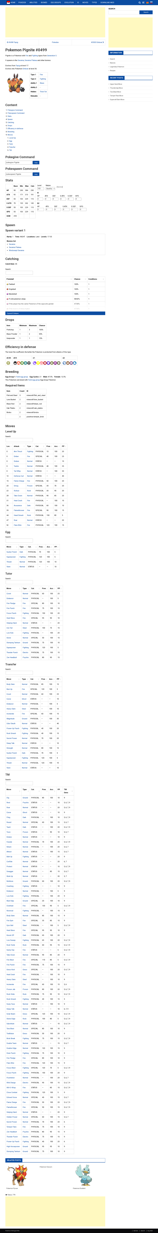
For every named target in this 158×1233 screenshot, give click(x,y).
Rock (29, 491)
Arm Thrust (18, 451)
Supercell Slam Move (117, 99)
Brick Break (11, 1038)
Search (146, 12)
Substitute (10, 1024)
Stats (10, 116)
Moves (85, 3)
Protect (9, 866)
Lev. (8, 446)
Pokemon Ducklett (79, 1188)
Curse (9, 699)
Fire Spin (10, 921)
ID (78, 3)
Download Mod (107, 3)
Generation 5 (52, 56)
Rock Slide (11, 994)
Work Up (10, 876)
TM (10, 150)
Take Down (18, 496)
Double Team (11, 1043)
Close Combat (12, 1092)
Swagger (10, 871)
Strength (10, 748)
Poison (29, 486)
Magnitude (11, 719)
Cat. (37, 446)
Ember (16, 456)
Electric (25, 652)
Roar (15, 520)
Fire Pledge (11, 603)
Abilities (33, 3)
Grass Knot (11, 970)
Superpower (11, 557)
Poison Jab (11, 989)
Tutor (11, 144)
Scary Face (11, 1004)
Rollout (16, 491)
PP (63, 446)
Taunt (9, 827)
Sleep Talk (10, 743)
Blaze (42, 83)
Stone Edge (11, 1019)
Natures (112, 63)
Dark (29, 506)
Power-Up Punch (13, 728)
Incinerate (10, 714)
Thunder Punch (12, 652)
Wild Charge (11, 1083)
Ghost (24, 699)
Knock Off (10, 935)
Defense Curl (19, 476)
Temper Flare (11, 1127)
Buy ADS (150, 1230)
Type (29, 446)
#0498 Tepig (13, 42)
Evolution (69, 3)
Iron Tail (9, 628)
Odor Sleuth (11, 723)
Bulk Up (9, 857)
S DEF (70, 196)
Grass (25, 970)
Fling (8, 817)
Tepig (18, 66)
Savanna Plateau (31, 60)
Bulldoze (10, 881)
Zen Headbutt (12, 657)
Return (9, 847)
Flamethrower (19, 510)
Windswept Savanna (16, 250)
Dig (8, 798)
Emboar (25, 69)
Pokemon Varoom (46, 1167)
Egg (10, 141)
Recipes (112, 70)
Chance (77, 279)
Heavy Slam (11, 709)
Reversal (10, 911)
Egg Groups (56, 3)
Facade (9, 842)
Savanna (21, 60)
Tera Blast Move (115, 92)
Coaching (10, 886)
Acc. (56, 446)
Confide (9, 862)
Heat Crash (18, 501)
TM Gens (66, 791)
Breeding (11, 132)
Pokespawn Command (16, 113)
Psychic (26, 657)
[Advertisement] (55, 22)
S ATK (62, 196)
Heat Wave (11, 618)
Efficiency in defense (15, 129)
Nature (48, 185)
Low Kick (10, 633)
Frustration (11, 1078)
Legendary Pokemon (117, 67)
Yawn (8, 567)
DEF (54, 196)
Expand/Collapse (13, 313)
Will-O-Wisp (11, 1088)
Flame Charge (19, 481)
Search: (8, 269)
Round (9, 822)
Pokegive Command (15, 110)
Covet (9, 594)
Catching (11, 122)
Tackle (16, 466)
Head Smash (18, 515)
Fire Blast (10, 960)
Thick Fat (43, 92)
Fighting (35, 56)
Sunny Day (10, 950)
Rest (8, 803)
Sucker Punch (12, 552)
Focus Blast (11, 1068)
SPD (77, 196)
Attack (16, 446)
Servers (135, 1230)
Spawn (10, 119)
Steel (25, 628)
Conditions (92, 279)
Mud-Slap (10, 901)
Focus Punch (11, 613)
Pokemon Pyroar (12, 1188)
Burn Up (9, 689)
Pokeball (10, 279)
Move (9, 547)
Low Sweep (11, 940)
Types (94, 3)
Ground (25, 643)
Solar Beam (11, 1014)
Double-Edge (11, 1048)
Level (39, 185)
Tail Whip (17, 471)
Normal (29, 461)
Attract (9, 852)
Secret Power (12, 738)
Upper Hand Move (116, 84)
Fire (26, 56)
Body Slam (11, 684)
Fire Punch (11, 608)
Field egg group (22, 377)
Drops (10, 126)
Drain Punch (11, 1053)
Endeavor (10, 598)
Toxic (9, 832)
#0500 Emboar (97, 42)
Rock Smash (11, 733)
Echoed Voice (12, 1097)
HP (38, 196)
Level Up (12, 138)
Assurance (18, 506)
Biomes (44, 3)
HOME (12, 3)
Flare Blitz (17, 525)
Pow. (48, 446)
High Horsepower (13, 1146)
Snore (9, 638)
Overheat (10, 906)
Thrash (9, 562)
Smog (16, 486)
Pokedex (22, 3)
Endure (16, 461)
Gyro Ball (10, 925)
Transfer (12, 147)
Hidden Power (12, 1117)
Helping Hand (12, 623)
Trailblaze (10, 1034)
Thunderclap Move (116, 88)
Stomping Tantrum (13, 643)
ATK (46, 196)
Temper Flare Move (116, 96)
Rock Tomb (11, 945)
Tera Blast (10, 1029)
